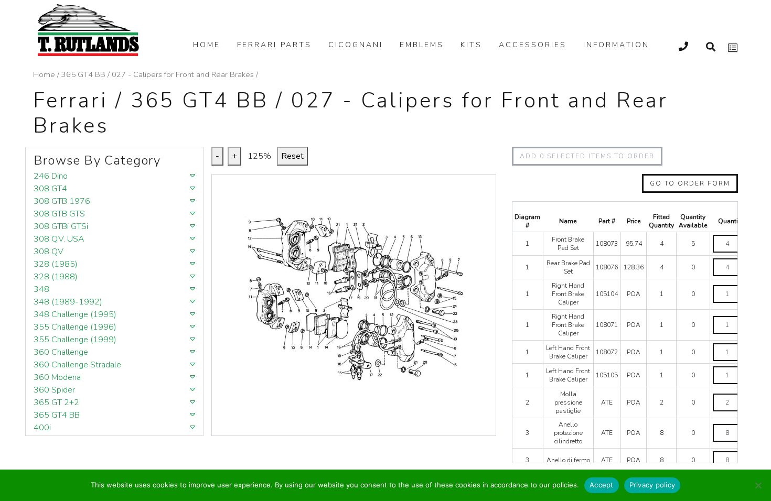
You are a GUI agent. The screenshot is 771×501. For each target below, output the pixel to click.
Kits (471, 45)
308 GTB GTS (59, 214)
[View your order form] (732, 48)
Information (616, 45)
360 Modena (57, 377)
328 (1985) (56, 264)
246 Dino (51, 176)
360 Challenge (61, 352)
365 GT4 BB (83, 74)
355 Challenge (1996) (75, 327)
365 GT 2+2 (56, 402)
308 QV (48, 251)
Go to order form (690, 183)
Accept (602, 485)
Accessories (532, 45)
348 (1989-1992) (68, 302)
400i (42, 427)
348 (41, 289)
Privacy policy (652, 485)
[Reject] (758, 485)
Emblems (422, 45)
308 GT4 (50, 188)
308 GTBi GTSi (61, 226)
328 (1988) (56, 276)
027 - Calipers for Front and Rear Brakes (183, 74)
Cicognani (355, 45)
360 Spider (54, 390)
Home (206, 45)
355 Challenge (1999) (75, 339)
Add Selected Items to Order (587, 156)
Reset (292, 156)
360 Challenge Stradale (77, 365)
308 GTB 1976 (62, 201)
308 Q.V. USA (59, 239)
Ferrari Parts (274, 45)
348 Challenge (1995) (75, 314)
